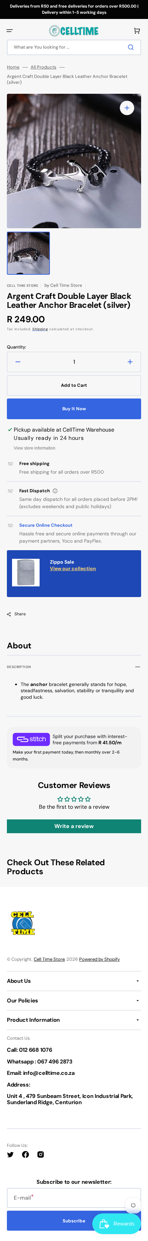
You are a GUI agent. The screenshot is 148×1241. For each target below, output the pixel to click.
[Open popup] (55, 490)
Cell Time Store (49, 959)
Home (13, 67)
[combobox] (74, 47)
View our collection (73, 568)
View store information (34, 448)
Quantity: (16, 347)
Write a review (74, 826)
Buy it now (74, 409)
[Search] (132, 47)
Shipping (40, 329)
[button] (9, 30)
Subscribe (74, 1221)
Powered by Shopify (99, 959)
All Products (43, 67)
